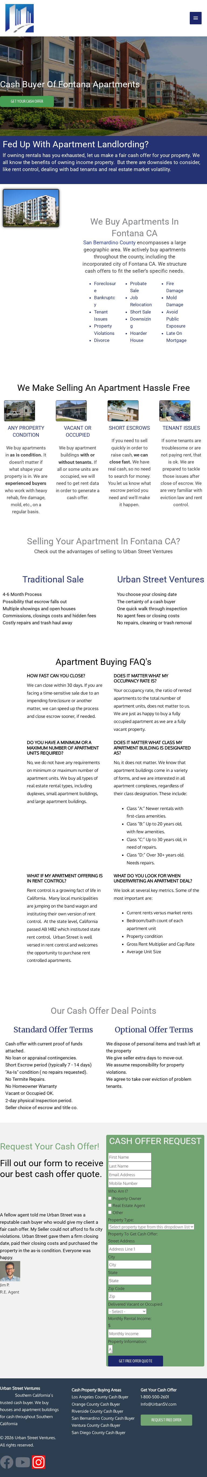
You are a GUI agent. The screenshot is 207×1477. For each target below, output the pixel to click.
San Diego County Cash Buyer (98, 1432)
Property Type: (121, 1219)
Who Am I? (118, 1191)
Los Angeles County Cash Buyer (100, 1396)
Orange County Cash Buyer (96, 1404)
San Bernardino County (109, 242)
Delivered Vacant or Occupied (135, 1304)
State (113, 1272)
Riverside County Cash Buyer (97, 1411)
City (111, 1256)
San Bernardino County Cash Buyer (103, 1418)
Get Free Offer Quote (135, 1361)
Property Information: (127, 1341)
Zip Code (116, 1288)
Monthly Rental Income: (129, 1318)
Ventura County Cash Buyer (96, 1425)
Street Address (121, 1240)
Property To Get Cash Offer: (133, 1233)
